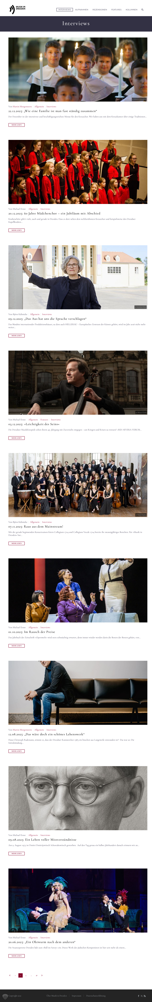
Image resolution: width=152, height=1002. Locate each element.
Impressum (76, 996)
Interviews (64, 10)
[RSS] (145, 996)
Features (116, 10)
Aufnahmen (81, 10)
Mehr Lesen (17, 125)
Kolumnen (131, 10)
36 (36, 975)
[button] (5, 997)
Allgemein (39, 106)
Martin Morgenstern (22, 106)
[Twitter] (142, 996)
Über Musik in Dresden (57, 996)
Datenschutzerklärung (95, 996)
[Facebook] (139, 996)
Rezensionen (100, 10)
